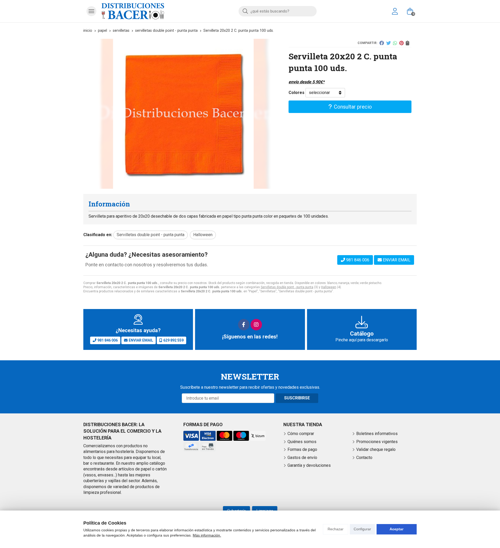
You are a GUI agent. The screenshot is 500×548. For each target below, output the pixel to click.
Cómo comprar (301, 433)
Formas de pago (302, 449)
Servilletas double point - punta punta (287, 287)
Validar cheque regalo (376, 449)
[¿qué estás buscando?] (278, 11)
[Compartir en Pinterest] (401, 43)
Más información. (207, 535)
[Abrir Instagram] (256, 324)
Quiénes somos (302, 441)
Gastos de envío (302, 457)
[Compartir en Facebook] (381, 43)
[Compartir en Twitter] (388, 43)
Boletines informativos (377, 433)
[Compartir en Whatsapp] (395, 43)
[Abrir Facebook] (244, 324)
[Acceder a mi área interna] (394, 11)
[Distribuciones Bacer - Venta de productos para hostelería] (133, 11)
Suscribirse (297, 397)
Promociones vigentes (377, 441)
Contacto (364, 457)
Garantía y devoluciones (309, 465)
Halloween (328, 287)
